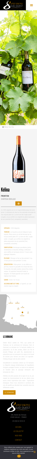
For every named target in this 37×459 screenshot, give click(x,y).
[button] (31, 5)
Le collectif (18, 431)
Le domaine (9, 392)
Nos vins (18, 436)
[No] (35, 452)
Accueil (18, 427)
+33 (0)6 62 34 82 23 (18, 421)
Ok (19, 456)
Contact (18, 440)
